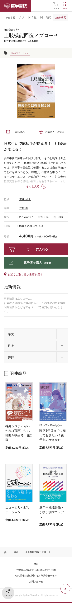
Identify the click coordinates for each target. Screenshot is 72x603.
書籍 (16, 552)
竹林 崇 (23, 208)
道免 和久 (25, 199)
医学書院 (15, 6)
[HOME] (5, 552)
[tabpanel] (36, 91)
